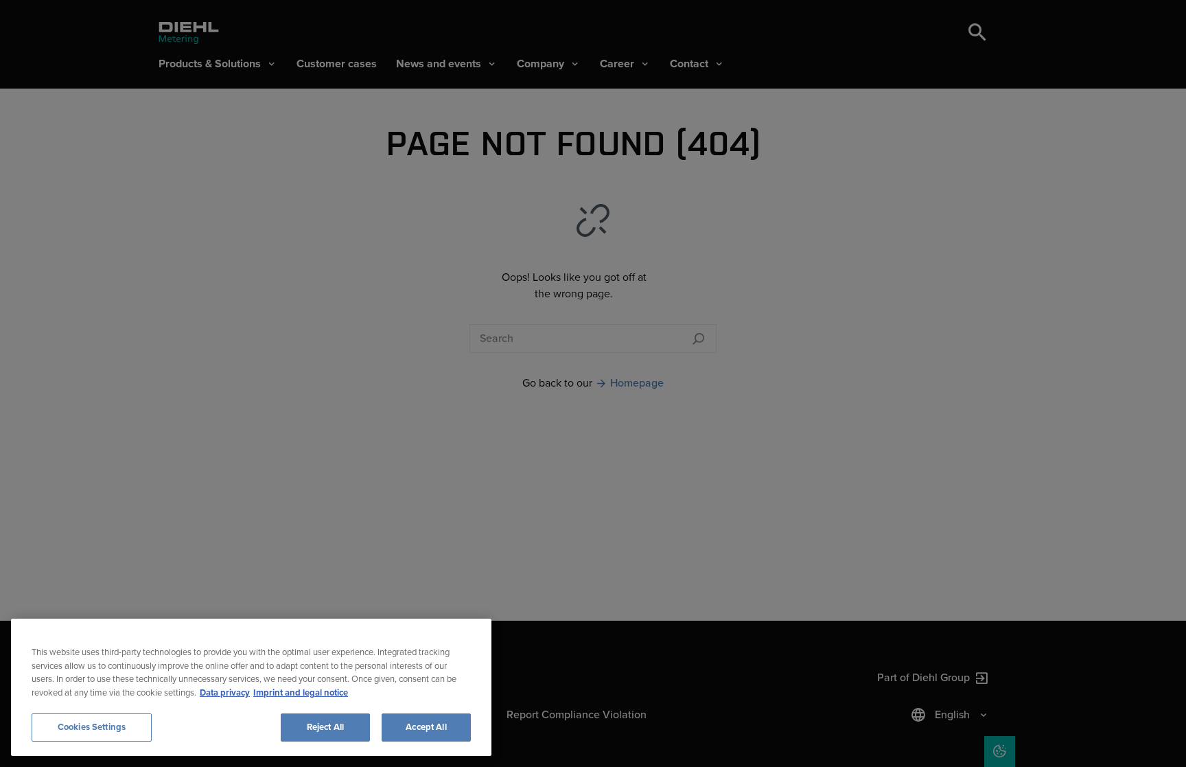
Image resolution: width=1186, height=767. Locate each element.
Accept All (426, 727)
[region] (251, 687)
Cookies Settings (92, 727)
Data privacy (225, 692)
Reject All (325, 727)
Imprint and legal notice (300, 692)
